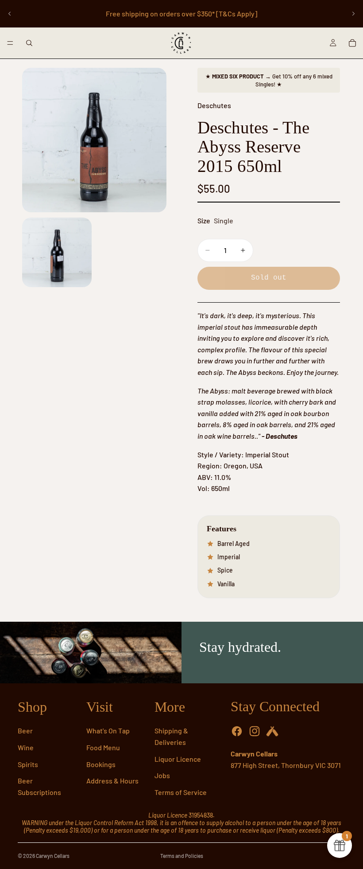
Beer (25, 730)
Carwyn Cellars (53, 856)
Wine (26, 747)
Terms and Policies (181, 856)
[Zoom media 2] (57, 252)
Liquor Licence (177, 759)
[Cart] (352, 43)
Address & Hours (112, 780)
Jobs (162, 775)
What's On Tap (108, 730)
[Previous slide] (9, 13)
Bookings (101, 764)
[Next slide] (353, 13)
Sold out (268, 278)
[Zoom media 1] (94, 140)
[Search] (29, 43)
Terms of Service (180, 792)
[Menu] (10, 43)
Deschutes (214, 105)
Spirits (28, 764)
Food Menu (103, 747)
